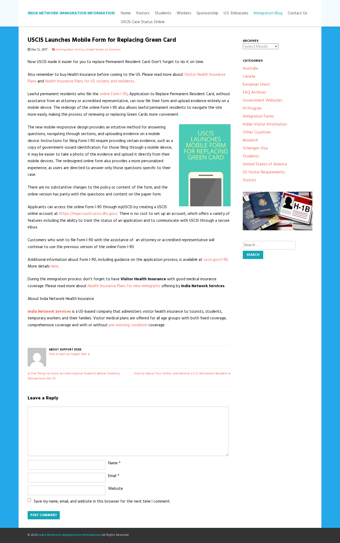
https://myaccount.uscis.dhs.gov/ (88, 214)
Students (163, 13)
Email (113, 476)
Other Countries (257, 132)
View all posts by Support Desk (69, 354)
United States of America (103, 49)
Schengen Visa (255, 148)
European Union (256, 84)
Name (114, 463)
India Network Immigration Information (71, 13)
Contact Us (297, 13)
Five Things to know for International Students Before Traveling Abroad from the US (74, 376)
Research (250, 140)
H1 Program (252, 108)
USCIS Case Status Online (143, 22)
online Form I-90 (114, 94)
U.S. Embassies (236, 13)
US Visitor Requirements (264, 172)
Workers (184, 13)
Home (126, 13)
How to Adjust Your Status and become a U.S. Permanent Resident (182, 373)
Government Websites (262, 100)
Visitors (143, 13)
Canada (249, 76)
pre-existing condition (128, 325)
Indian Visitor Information (265, 124)
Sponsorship (207, 13)
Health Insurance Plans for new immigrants (125, 286)
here (54, 266)
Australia (250, 68)
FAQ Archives (254, 92)
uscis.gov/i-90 (215, 260)
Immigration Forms (70, 49)
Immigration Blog (268, 13)
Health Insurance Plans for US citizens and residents (89, 81)
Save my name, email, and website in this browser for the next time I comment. (102, 501)
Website (115, 489)
